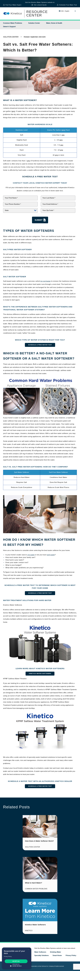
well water (51, 555)
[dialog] (16, 958)
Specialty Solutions (41, 955)
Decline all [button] (16, 964)
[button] (16, 966)
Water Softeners (40, 952)
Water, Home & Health (54, 23)
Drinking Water (55, 952)
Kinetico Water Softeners (40, 673)
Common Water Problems (12, 23)
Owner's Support (9, 26)
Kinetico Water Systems (39, 2)
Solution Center (34, 23)
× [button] (28, 950)
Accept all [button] (16, 961)
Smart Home (57, 955)
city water (31, 555)
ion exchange (45, 281)
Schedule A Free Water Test (40, 345)
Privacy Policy (71, 955)
